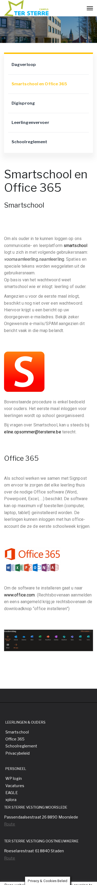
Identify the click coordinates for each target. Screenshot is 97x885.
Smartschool (17, 732)
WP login (13, 778)
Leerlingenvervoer (30, 122)
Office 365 (15, 739)
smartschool (75, 245)
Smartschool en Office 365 (39, 84)
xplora (11, 799)
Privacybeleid (17, 753)
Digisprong (23, 103)
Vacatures (14, 785)
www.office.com (19, 595)
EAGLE (11, 792)
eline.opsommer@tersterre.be (32, 431)
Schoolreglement (29, 141)
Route (9, 824)
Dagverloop (24, 64)
